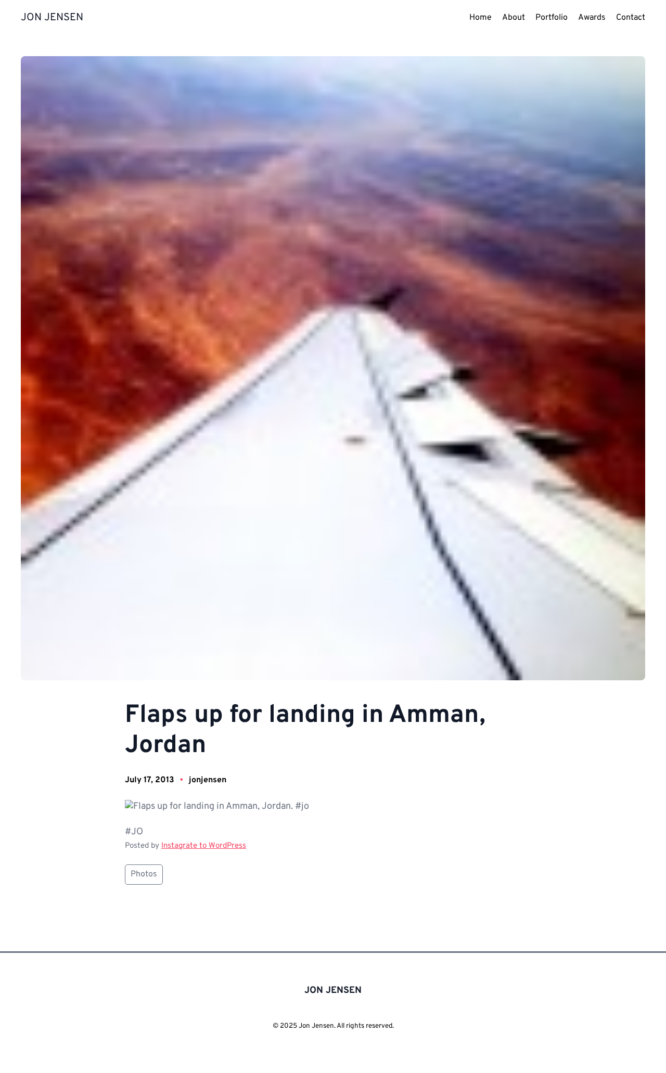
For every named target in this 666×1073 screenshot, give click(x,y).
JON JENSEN (52, 17)
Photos (144, 874)
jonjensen (207, 780)
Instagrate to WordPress (203, 846)
